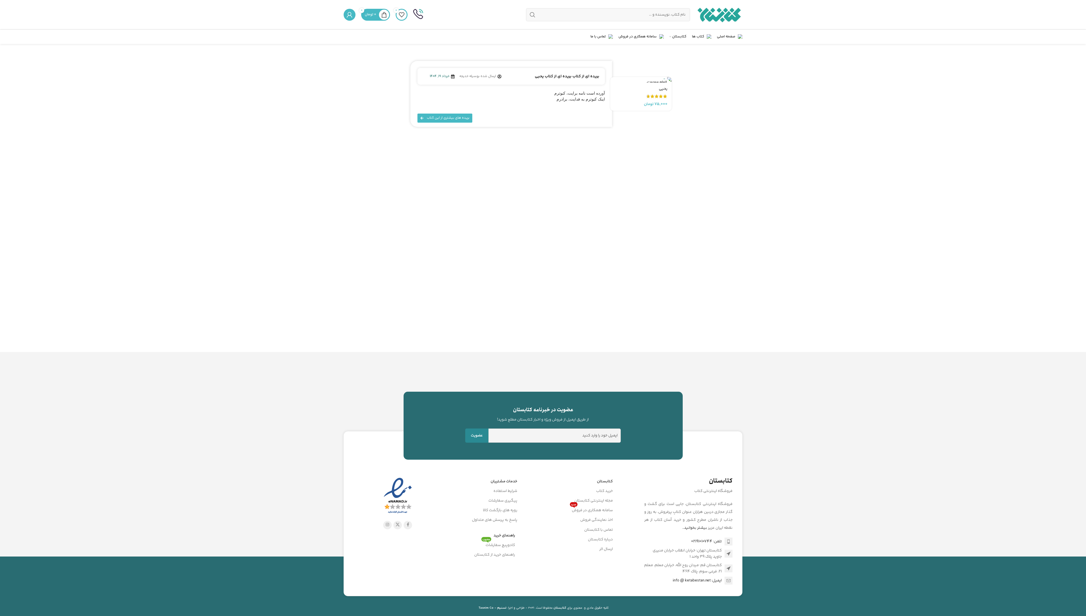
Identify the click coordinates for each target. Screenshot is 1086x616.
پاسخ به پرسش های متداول (494, 520)
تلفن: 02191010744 (706, 541)
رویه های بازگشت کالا (500, 510)
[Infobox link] (418, 14)
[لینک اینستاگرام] (387, 525)
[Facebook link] (408, 525)
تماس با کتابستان (598, 530)
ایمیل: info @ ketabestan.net (697, 580)
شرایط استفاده (505, 491)
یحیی (663, 89)
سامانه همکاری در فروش (592, 509)
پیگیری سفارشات (502, 501)
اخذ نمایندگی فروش (596, 520)
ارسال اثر (606, 549)
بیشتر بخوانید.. (694, 528)
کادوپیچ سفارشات (498, 544)
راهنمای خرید (504, 535)
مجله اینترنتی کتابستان (593, 501)
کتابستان (605, 481)
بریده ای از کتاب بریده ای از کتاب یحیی (567, 76)
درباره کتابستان (600, 539)
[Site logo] (719, 15)
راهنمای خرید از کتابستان (494, 555)
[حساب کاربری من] (349, 14)
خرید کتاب (604, 491)
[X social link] (397, 525)
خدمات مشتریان (504, 481)
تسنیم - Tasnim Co (493, 608)
